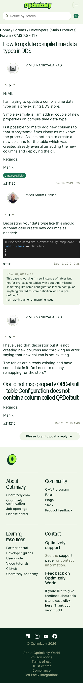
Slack (49, 505)
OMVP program (57, 489)
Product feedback (59, 510)
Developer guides (19, 553)
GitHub (11, 569)
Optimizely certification (15, 501)
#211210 (9, 423)
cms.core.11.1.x (14, 175)
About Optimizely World (41, 653)
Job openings (16, 509)
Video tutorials (17, 563)
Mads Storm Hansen (41, 195)
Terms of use (41, 662)
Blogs (49, 500)
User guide (14, 558)
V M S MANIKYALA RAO (44, 65)
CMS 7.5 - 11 (24, 35)
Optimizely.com (18, 495)
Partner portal (17, 548)
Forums (19, 30)
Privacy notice (41, 657)
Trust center (41, 666)
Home (5, 30)
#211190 (9, 264)
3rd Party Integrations (41, 675)
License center (17, 514)
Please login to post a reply (49, 436)
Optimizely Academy (22, 574)
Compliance (41, 670)
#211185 (9, 183)
